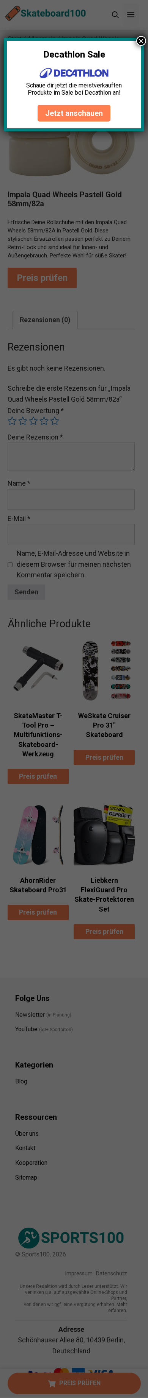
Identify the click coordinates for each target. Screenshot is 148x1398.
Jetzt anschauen (74, 113)
